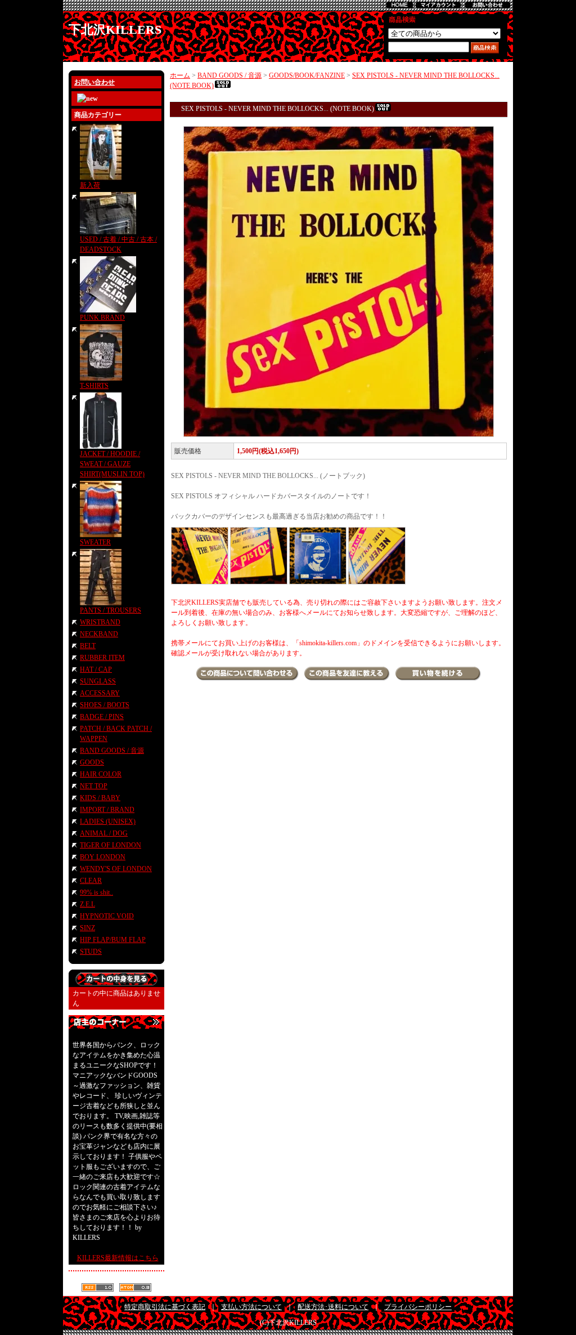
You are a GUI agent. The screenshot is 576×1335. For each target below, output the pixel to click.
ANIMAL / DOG (104, 833)
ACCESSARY (100, 693)
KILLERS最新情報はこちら (118, 1258)
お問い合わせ (94, 82)
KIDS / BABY (100, 798)
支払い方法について (251, 1307)
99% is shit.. (96, 892)
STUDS (91, 952)
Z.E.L (87, 904)
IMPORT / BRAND (107, 810)
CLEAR (91, 881)
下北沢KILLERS (115, 30)
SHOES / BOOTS (104, 705)
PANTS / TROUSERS (110, 610)
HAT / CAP (96, 669)
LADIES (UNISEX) (108, 821)
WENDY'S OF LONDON (116, 869)
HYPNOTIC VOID (107, 916)
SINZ (87, 928)
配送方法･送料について (333, 1307)
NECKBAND (99, 634)
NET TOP (93, 786)
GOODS (92, 762)
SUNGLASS (98, 681)
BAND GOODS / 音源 (112, 750)
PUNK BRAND (102, 318)
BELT (88, 646)
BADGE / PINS (102, 717)
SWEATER (95, 542)
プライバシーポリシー (418, 1307)
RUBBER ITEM (102, 658)
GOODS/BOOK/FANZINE (307, 75)
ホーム (180, 75)
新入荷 (90, 185)
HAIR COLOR (101, 774)
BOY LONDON (102, 857)
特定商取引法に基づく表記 (164, 1307)
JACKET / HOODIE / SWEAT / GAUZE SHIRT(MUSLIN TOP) (112, 464)
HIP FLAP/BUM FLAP (113, 940)
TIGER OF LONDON (110, 845)
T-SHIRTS (94, 386)
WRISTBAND (100, 622)
